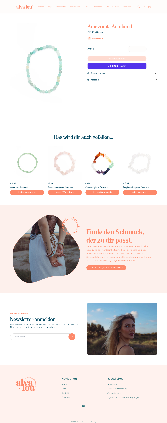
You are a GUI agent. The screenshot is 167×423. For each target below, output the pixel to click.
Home (64, 384)
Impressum (112, 384)
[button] (50, 6)
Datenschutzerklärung (117, 389)
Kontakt (65, 393)
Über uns (66, 397)
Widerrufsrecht (114, 393)
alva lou (79, 422)
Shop (64, 389)
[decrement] (131, 49)
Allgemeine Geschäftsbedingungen (123, 397)
